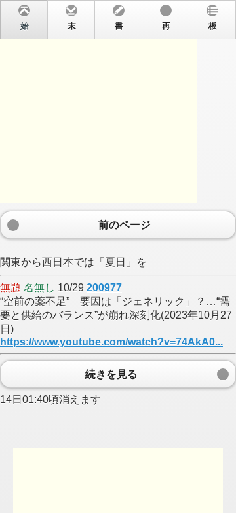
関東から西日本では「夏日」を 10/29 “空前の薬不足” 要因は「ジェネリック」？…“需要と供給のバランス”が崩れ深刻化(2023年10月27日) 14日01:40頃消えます (116, 213)
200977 (104, 287)
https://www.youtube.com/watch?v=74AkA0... (111, 341)
